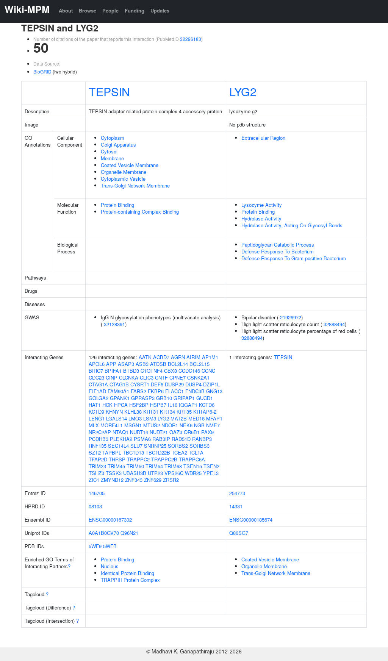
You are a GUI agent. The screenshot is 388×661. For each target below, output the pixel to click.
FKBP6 (156, 391)
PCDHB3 (98, 438)
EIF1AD (97, 391)
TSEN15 (192, 466)
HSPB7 (158, 404)
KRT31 (150, 411)
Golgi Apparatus (118, 144)
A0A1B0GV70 (104, 532)
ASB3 (142, 363)
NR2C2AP (100, 432)
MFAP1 (214, 418)
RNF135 (97, 445)
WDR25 (193, 473)
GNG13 (214, 391)
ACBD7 (161, 357)
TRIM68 (173, 466)
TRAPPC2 (138, 459)
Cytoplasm (112, 137)
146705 (97, 493)
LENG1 (97, 418)
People (110, 10)
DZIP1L (211, 384)
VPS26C (173, 473)
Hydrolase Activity (261, 218)
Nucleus (110, 566)
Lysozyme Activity (261, 204)
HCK (107, 404)
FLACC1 (174, 391)
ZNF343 (133, 479)
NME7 (213, 425)
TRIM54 (154, 466)
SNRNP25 (155, 445)
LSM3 (149, 418)
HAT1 (95, 404)
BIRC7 (96, 370)
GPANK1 (120, 398)
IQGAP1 (188, 404)
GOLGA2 (98, 398)
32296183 (190, 39)
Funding (134, 10)
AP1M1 (210, 357)
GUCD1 (204, 398)
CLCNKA (128, 377)
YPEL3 (211, 473)
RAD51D (181, 438)
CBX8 (170, 370)
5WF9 (95, 546)
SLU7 (136, 445)
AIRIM (193, 357)
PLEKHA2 (121, 438)
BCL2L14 (178, 363)
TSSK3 (114, 473)
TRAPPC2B (164, 459)
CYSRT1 (139, 384)
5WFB (110, 546)
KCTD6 (206, 404)
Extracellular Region (263, 137)
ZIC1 (94, 479)
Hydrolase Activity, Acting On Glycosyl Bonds (292, 225)
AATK (145, 357)
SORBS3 (199, 445)
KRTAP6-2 (204, 411)
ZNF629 (152, 479)
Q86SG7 (238, 532)
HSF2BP (139, 404)
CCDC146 (189, 370)
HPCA (121, 404)
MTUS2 (151, 425)
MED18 (196, 418)
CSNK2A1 (198, 377)
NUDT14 (139, 432)
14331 (235, 506)
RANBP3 (202, 438)
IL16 (172, 404)
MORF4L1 (111, 425)
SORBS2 (178, 445)
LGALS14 (116, 418)
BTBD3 (131, 370)
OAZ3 (175, 432)
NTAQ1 (120, 432)
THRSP (117, 459)
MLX (94, 425)
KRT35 (184, 411)
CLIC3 (146, 377)
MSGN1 (133, 425)
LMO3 (135, 418)
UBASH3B (134, 473)
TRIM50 (135, 466)
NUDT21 (159, 432)
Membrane (112, 158)
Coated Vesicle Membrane (129, 165)
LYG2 (243, 91)
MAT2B (179, 418)
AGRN (178, 357)
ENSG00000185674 (250, 519)
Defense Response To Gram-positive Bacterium (293, 258)
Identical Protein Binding (127, 573)
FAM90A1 (118, 391)
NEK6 (186, 425)
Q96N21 (129, 532)
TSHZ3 (96, 473)
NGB (199, 425)
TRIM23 (97, 466)
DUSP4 (193, 384)
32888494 (334, 324)
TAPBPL (111, 452)
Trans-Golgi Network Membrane (135, 185)
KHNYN (114, 411)
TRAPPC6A (192, 459)
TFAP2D (98, 459)
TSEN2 (211, 466)
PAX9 (207, 432)
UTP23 (155, 473)
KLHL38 (133, 411)
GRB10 (164, 398)
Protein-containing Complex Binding (140, 211)
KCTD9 (96, 411)
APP (111, 363)
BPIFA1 (113, 370)
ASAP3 (126, 363)
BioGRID (42, 71)
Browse (87, 10)
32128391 (114, 324)
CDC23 (96, 377)
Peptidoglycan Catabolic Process (277, 244)
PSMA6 (142, 438)
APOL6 (97, 363)
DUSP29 (174, 384)
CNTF (161, 377)
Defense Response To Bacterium (277, 251)
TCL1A (196, 452)
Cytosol (109, 151)
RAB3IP (161, 438)
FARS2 (138, 391)
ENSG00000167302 (110, 519)
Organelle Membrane (123, 171)
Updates (159, 10)
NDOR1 (169, 425)
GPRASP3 (143, 398)
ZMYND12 (112, 479)
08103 (95, 506)
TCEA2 (179, 452)
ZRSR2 (171, 479)
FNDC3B (195, 391)
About (66, 10)
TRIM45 (116, 466)
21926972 (290, 317)
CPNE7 (177, 377)
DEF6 (157, 384)
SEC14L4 (118, 445)
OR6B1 (192, 432)
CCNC (208, 370)
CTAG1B (119, 384)
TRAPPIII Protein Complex (130, 579)
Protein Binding (117, 204)
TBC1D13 (133, 452)
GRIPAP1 (184, 398)
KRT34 (167, 411)
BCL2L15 (199, 363)
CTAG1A (98, 384)
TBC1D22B (158, 452)
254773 (237, 493)
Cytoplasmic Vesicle (123, 178)
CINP (111, 377)
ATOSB (158, 363)
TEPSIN (109, 91)
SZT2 (95, 452)
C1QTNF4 (152, 370)
